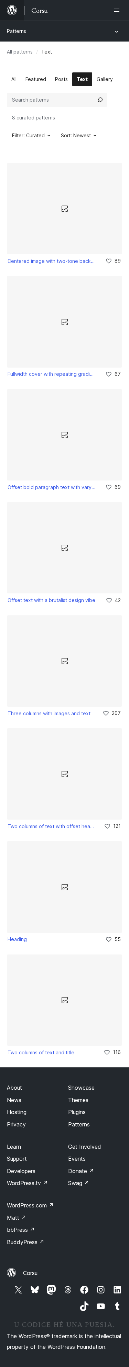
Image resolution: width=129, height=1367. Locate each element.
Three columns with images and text (49, 713)
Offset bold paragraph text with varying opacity (52, 487)
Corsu (30, 1273)
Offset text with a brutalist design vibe (51, 600)
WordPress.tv (27, 1183)
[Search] (100, 100)
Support (17, 1158)
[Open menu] (118, 10)
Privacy (16, 1124)
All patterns (20, 52)
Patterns (16, 31)
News (14, 1100)
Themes (78, 1100)
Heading (17, 939)
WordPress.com (30, 1205)
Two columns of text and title (41, 1052)
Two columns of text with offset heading (51, 826)
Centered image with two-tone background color (52, 261)
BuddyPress (25, 1242)
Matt (16, 1217)
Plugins (77, 1112)
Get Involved (84, 1146)
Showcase (81, 1087)
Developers (21, 1171)
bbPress (21, 1229)
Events (77, 1158)
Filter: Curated (28, 135)
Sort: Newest (76, 135)
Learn (14, 1146)
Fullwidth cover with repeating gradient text (52, 374)
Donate (81, 1171)
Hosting (16, 1112)
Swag (78, 1183)
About (14, 1087)
